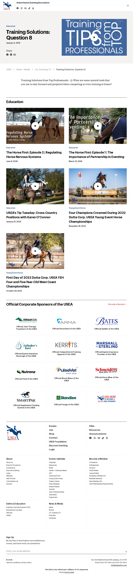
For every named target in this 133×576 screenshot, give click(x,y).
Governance (10, 468)
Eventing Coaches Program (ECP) (18, 507)
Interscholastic (54, 486)
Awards (52, 489)
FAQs (91, 426)
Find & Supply (69, 572)
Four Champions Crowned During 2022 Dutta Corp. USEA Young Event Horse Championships (97, 217)
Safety (8, 515)
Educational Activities (14, 510)
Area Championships (56, 492)
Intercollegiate (54, 484)
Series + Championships (57, 470)
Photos (51, 510)
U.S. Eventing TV (43, 70)
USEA (9, 70)
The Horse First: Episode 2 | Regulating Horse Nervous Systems (34, 154)
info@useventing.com (119, 565)
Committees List (12, 481)
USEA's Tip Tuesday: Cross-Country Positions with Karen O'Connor (31, 215)
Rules (51, 468)
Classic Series (54, 481)
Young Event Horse (77, 208)
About (9, 459)
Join (51, 430)
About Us (9, 462)
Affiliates (9, 476)
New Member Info (95, 481)
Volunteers (53, 494)
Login (52, 450)
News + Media (23, 70)
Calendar (52, 462)
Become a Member (98, 459)
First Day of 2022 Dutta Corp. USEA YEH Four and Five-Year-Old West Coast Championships (35, 282)
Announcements (97, 434)
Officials (9, 513)
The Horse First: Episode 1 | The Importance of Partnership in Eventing (96, 154)
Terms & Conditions (13, 562)
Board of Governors (13, 465)
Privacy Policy (26, 562)
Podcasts (52, 515)
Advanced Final (54, 476)
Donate (52, 426)
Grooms (92, 468)
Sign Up (10, 537)
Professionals (94, 465)
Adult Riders (93, 470)
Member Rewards (95, 478)
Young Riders (94, 473)
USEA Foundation (58, 442)
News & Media (56, 504)
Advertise (52, 518)
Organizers (53, 497)
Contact (53, 438)
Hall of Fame (10, 478)
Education (10, 26)
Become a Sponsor (116, 304)
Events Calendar (57, 459)
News (51, 507)
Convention (93, 462)
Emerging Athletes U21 (97, 476)
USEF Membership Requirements (101, 484)
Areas (8, 473)
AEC (50, 473)
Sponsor (9, 484)
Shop (51, 434)
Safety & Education (15, 504)
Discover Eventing (58, 446)
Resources (94, 430)
